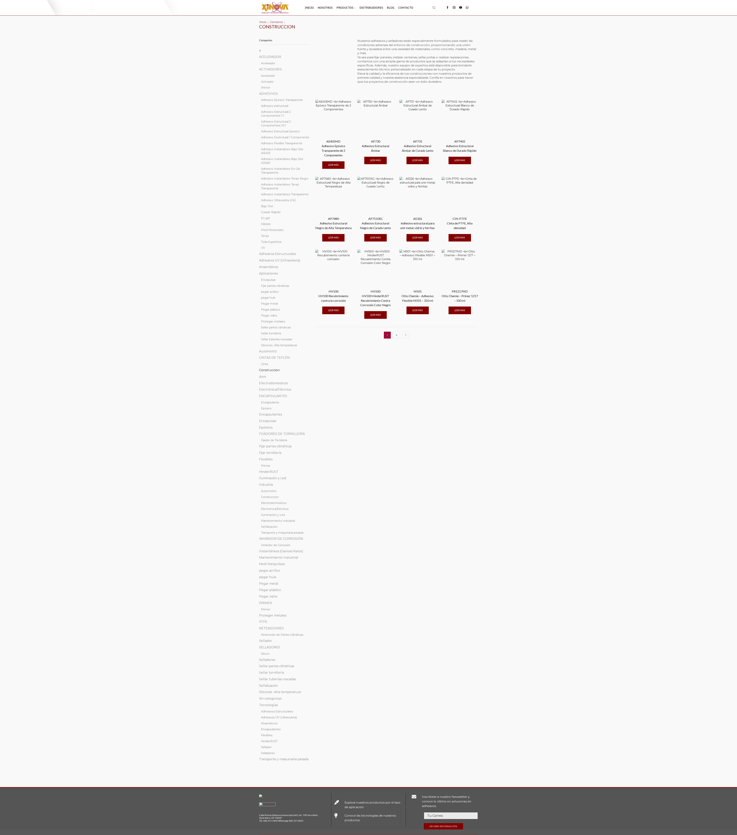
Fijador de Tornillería (274, 440)
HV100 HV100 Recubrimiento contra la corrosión (333, 295)
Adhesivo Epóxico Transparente (282, 100)
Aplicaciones (268, 273)
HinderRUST (268, 472)
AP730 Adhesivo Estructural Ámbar (375, 145)
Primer (265, 87)
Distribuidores (371, 7)
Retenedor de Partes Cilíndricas (282, 634)
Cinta (264, 364)
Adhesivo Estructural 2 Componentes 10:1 (276, 123)
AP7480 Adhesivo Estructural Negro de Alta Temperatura (333, 223)
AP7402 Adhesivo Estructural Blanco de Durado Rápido (460, 145)
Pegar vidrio (269, 315)
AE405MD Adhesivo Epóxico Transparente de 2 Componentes (333, 148)
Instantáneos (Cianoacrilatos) (281, 551)
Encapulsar (268, 280)
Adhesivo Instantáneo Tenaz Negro (284, 178)
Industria (266, 484)
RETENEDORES (271, 628)
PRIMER (265, 603)
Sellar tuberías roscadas (276, 339)
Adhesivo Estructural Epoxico (280, 131)
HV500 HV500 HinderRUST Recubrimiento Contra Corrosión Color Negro (375, 298)
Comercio (276, 22)
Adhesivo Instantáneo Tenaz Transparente (280, 186)
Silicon (265, 653)
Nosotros (325, 7)
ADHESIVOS (268, 94)
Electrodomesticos (273, 383)
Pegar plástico (270, 309)
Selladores (267, 660)
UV (263, 248)
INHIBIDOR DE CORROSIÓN (281, 539)
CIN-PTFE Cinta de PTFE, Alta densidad (460, 223)
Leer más (333, 164)
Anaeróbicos (268, 267)
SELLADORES (269, 647)
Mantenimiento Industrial (278, 521)
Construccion (269, 370)
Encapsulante (270, 402)
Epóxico (266, 408)
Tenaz (265, 236)
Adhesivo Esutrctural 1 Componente (285, 137)
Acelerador (268, 63)
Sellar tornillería (271, 333)
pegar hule (268, 297)
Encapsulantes (270, 414)
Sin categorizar (270, 698)
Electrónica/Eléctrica (275, 389)
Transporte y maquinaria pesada (282, 532)
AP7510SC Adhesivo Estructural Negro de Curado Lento (375, 223)
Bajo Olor (267, 206)
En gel (265, 218)
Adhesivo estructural (274, 106)
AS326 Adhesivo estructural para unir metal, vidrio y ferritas (417, 223)
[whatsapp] (467, 7)
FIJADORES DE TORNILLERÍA (282, 434)
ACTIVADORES (270, 69)
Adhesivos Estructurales (277, 254)
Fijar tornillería (270, 453)
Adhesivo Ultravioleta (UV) (278, 200)
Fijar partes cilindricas (275, 286)
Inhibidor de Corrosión (275, 545)
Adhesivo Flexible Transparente (281, 143)
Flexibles (266, 459)
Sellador (265, 641)
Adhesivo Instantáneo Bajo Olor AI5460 (282, 161)
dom (262, 376)
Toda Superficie (271, 242)
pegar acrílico (270, 291)
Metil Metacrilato (272, 230)
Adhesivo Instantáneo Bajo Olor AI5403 (282, 151)
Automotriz (268, 351)
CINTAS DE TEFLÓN (274, 357)
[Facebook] (447, 7)
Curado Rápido (271, 212)
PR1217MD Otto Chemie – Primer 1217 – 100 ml (460, 295)
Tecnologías (268, 705)
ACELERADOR (270, 57)
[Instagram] (454, 7)
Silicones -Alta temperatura (279, 345)
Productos (344, 7)
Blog (390, 7)
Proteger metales (273, 321)
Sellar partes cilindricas (276, 327)
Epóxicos (266, 427)
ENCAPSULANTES (273, 396)
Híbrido (266, 224)
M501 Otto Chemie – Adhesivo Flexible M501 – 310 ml (418, 295)
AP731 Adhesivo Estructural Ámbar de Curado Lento (417, 145)
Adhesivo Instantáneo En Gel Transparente (280, 170)
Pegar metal (269, 303)
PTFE (263, 622)
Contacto (405, 7)
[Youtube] (460, 7)
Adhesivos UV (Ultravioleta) (279, 260)
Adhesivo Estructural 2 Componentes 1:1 (276, 113)
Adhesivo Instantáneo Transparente (285, 194)
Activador (267, 81)
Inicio (309, 7)
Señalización (269, 526)
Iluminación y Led (272, 478)
